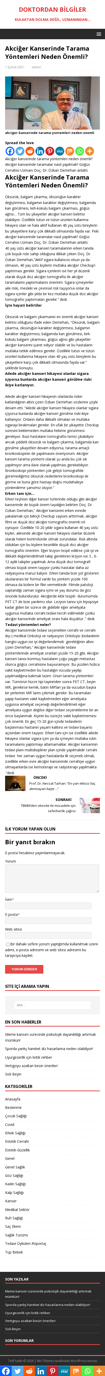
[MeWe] (59, 151)
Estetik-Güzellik (17, 1150)
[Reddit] (29, 151)
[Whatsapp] (79, 151)
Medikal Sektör (17, 1209)
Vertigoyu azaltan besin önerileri (31, 1065)
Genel (10, 1158)
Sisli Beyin (13, 1074)
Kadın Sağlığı (15, 1183)
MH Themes (45, 1361)
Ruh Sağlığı (14, 1218)
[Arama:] (52, 1005)
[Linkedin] (39, 151)
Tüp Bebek (14, 1252)
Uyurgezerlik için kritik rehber (28, 1057)
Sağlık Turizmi (16, 1235)
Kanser (11, 1200)
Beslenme (13, 1107)
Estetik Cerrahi (17, 1141)
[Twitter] (20, 151)
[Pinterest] (49, 151)
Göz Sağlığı (14, 1175)
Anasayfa (12, 1099)
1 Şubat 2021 (14, 67)
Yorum (10, 861)
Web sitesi (13, 929)
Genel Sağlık (15, 1167)
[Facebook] (10, 151)
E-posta (11, 914)
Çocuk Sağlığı (16, 1115)
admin (36, 67)
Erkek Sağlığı (15, 1132)
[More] (89, 151)
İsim (8, 899)
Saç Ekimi (13, 1226)
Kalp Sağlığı (14, 1192)
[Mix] (69, 151)
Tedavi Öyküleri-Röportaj (25, 1243)
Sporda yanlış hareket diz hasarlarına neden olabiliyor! (49, 1048)
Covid (9, 1124)
